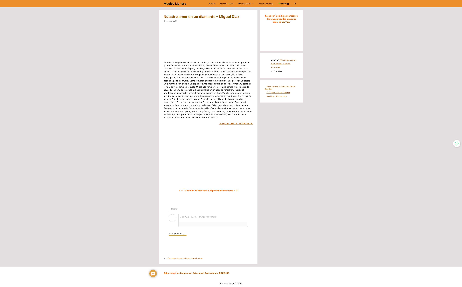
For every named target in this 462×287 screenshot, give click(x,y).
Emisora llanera (226, 3)
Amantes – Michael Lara (276, 96)
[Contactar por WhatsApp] (456, 143)
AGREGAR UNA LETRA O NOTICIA (236, 123)
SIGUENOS (224, 273)
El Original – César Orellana (278, 92)
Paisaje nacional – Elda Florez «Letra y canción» (284, 64)
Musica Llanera (175, 3)
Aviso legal (198, 273)
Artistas (212, 3)
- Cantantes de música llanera (178, 258)
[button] (295, 3)
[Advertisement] (208, 43)
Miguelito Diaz (197, 258)
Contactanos (211, 273)
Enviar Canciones (266, 3)
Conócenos (186, 273)
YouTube (286, 22)
